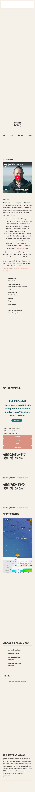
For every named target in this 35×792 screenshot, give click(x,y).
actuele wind (22, 248)
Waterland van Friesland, (15, 263)
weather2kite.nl (23, 478)
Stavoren (12, 215)
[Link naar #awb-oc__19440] (25, 4)
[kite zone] (17, 141)
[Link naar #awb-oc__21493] (31, 4)
